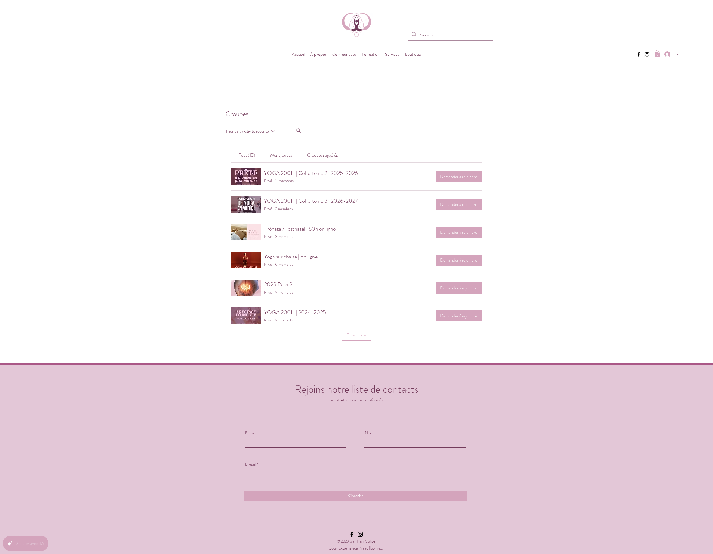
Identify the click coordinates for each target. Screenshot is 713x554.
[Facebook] (638, 54)
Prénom (252, 433)
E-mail (250, 464)
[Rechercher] (298, 130)
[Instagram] (647, 54)
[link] (247, 155)
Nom (369, 433)
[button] (318, 54)
